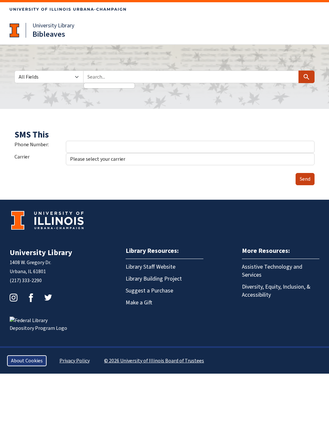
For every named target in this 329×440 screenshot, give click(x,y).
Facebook (31, 297)
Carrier (22, 156)
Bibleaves (48, 34)
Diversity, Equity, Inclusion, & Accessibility (276, 291)
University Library (53, 26)
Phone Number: (31, 144)
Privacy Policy (74, 360)
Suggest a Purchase (149, 291)
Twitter (48, 297)
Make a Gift (139, 303)
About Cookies (27, 360)
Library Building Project (154, 279)
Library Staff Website (150, 267)
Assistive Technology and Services (272, 271)
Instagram (13, 297)
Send (305, 179)
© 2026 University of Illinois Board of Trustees (154, 360)
